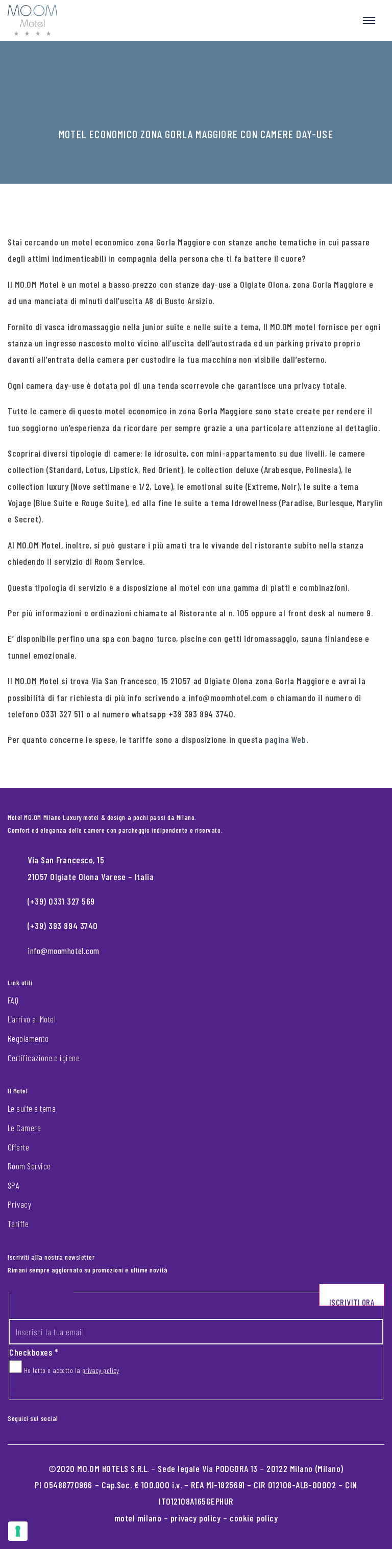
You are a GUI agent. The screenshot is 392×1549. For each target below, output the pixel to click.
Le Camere (24, 1127)
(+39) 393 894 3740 (63, 925)
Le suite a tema (32, 1108)
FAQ (13, 1000)
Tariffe (18, 1223)
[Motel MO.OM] (32, 20)
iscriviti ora (352, 1301)
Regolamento (28, 1038)
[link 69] (65, 1416)
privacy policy (100, 1370)
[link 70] (73, 1416)
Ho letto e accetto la (70, 1370)
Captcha (22, 1389)
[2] (18, 1531)
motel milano (138, 1517)
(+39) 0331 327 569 (61, 901)
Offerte (18, 1147)
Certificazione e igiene (44, 1058)
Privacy (19, 1204)
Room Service (29, 1166)
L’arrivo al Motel (32, 1019)
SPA (13, 1185)
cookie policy (254, 1517)
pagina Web (285, 739)
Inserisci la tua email (45, 1309)
